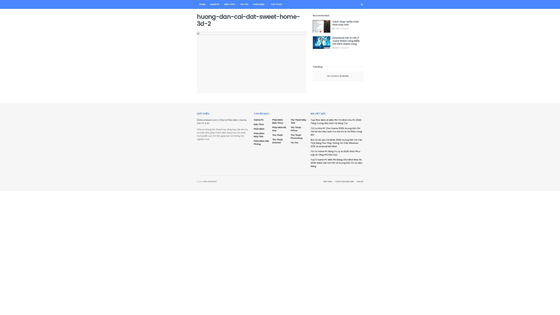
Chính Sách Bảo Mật (344, 181)
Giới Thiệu (327, 181)
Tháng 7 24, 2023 (341, 28)
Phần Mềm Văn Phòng (261, 143)
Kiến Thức (229, 4)
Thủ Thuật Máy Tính (298, 121)
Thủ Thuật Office (296, 129)
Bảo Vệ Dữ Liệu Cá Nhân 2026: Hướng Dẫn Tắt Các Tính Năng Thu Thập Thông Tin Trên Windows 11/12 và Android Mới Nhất (336, 143)
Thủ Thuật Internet (277, 141)
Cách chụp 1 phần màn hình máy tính (345, 23)
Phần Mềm (258, 4)
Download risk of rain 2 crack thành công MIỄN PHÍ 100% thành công (345, 41)
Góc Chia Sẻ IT (210, 181)
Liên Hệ (360, 181)
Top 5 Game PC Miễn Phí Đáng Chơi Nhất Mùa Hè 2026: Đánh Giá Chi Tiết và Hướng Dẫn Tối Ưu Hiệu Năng (336, 163)
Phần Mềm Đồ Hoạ (279, 129)
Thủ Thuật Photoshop (297, 137)
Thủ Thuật (276, 4)
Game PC (214, 4)
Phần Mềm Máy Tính (259, 135)
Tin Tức (244, 4)
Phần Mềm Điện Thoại (277, 121)
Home (202, 4)
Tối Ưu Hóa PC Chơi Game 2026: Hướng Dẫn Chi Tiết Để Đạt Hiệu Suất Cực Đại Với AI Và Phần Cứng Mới (336, 131)
